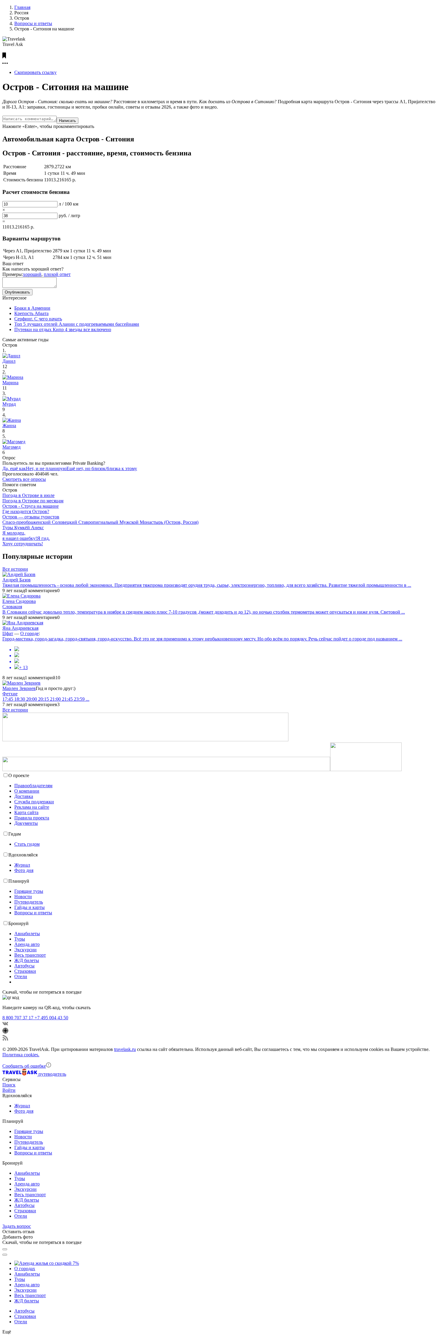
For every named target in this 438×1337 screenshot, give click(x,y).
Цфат (7, 633)
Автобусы (24, 965)
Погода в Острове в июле (28, 495)
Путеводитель (28, 901)
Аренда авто (27, 944)
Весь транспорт (30, 955)
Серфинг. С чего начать (38, 318)
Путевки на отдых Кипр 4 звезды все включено (62, 329)
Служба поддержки (34, 801)
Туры (19, 938)
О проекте (18, 775)
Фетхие (10, 693)
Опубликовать (17, 292)
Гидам (14, 833)
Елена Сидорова (19, 601)
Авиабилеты (27, 933)
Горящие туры (28, 891)
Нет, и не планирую (46, 468)
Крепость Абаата (31, 313)
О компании (26, 790)
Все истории (15, 569)
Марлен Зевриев (19, 688)
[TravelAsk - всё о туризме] (20, 1074)
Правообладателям (33, 785)
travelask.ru (125, 1049)
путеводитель (52, 1074)
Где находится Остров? (25, 511)
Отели (20, 976)
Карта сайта (26, 812)
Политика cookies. (20, 1054)
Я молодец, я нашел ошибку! (19, 535)
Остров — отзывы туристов (30, 516)
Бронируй (18, 923)
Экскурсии (25, 949)
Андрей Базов (16, 579)
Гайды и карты (29, 907)
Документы (26, 823)
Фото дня (23, 870)
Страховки (25, 971)
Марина (10, 382)
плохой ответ (57, 274)
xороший (32, 274)
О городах (24, 1268)
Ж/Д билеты (26, 960)
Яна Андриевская (20, 628)
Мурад (9, 404)
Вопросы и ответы (33, 912)
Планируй (18, 881)
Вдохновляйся (23, 854)
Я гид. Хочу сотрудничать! (26, 541)
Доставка (23, 796)
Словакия (12, 606)
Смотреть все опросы (24, 479)
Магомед (11, 447)
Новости (23, 896)
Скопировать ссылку (35, 72)
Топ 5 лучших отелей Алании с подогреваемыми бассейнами (76, 324)
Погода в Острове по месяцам (32, 500)
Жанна (9, 425)
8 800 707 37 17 (18, 1017)
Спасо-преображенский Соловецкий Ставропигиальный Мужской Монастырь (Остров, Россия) (100, 522)
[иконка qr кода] (4, 1249)
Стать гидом (27, 844)
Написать (67, 120)
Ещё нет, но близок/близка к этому (101, 468)
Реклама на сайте (31, 807)
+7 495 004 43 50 (51, 1017)
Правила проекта (31, 817)
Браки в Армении (32, 308)
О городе (29, 633)
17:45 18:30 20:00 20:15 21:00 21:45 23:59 (45, 699)
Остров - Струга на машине (30, 506)
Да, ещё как (14, 468)
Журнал (22, 864)
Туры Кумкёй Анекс (23, 527)
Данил (8, 361)
